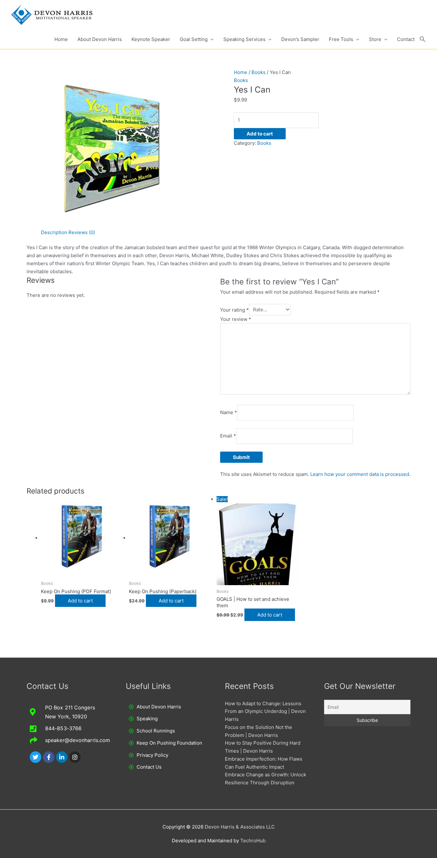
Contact (406, 39)
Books (258, 72)
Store (375, 39)
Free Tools (341, 39)
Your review (235, 319)
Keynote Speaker (150, 39)
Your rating (234, 309)
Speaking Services (244, 39)
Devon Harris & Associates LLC (240, 827)
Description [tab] (54, 232)
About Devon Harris (99, 39)
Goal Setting (194, 39)
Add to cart (260, 134)
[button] (422, 39)
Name (228, 412)
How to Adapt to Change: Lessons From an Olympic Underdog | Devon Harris (265, 711)
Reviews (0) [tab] (81, 232)
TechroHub (253, 841)
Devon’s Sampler (300, 39)
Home (61, 39)
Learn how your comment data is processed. (360, 474)
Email (228, 436)
